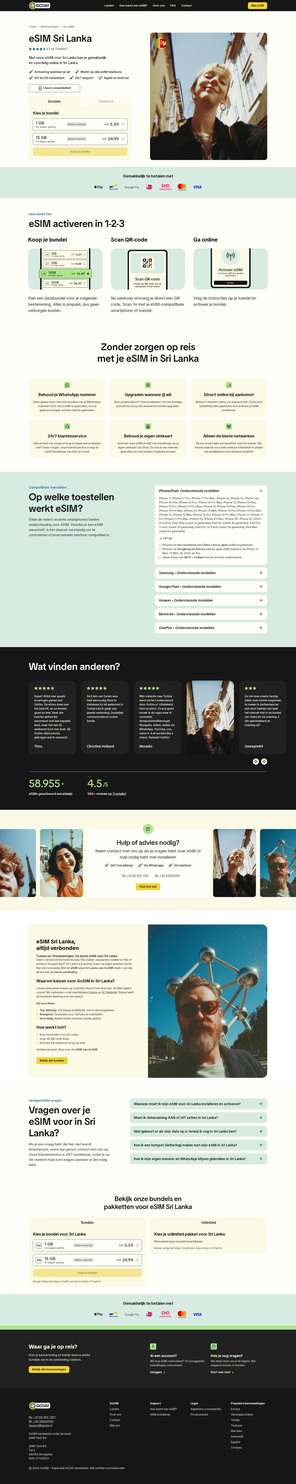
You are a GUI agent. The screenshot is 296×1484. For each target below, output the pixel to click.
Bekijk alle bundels (52, 1060)
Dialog (93, 992)
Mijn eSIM (257, 5)
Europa (235, 1409)
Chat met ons (148, 886)
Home (33, 26)
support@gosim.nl (40, 1425)
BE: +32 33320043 (167, 875)
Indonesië (237, 1436)
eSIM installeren (160, 1414)
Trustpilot (61, 49)
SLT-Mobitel (109, 992)
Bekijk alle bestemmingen (49, 1369)
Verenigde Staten (242, 1414)
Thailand (236, 1425)
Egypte (235, 1442)
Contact (186, 5)
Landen (109, 5)
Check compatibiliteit (56, 88)
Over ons (159, 5)
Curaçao (236, 1447)
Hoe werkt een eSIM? (133, 5)
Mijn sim (115, 1425)
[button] (256, 761)
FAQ (173, 5)
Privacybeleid (199, 1414)
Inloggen (156, 1372)
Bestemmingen (50, 26)
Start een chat (221, 1372)
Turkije (235, 1420)
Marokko (236, 1431)
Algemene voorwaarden (205, 1409)
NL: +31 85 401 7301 (135, 875)
